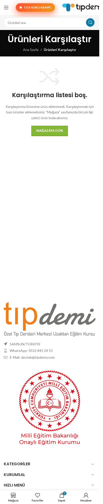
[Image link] (50, 319)
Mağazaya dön (49, 131)
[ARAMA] (90, 22)
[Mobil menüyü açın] (6, 7)
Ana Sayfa (30, 49)
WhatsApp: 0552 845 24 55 (31, 350)
